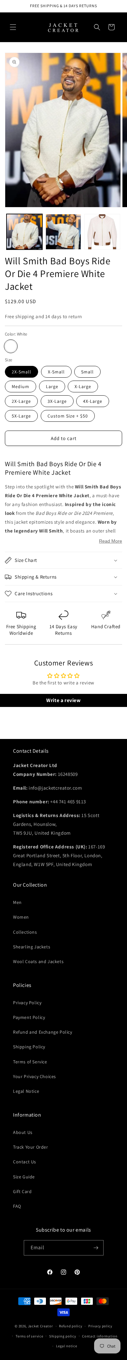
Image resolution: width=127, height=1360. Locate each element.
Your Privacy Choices (34, 1076)
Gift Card (22, 1191)
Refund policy (70, 1326)
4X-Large (92, 401)
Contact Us (24, 1162)
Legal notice (66, 1346)
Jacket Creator (40, 1326)
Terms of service (29, 1336)
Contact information (99, 1336)
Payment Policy (29, 1017)
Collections (25, 932)
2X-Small (21, 372)
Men (17, 902)
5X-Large (21, 416)
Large (52, 386)
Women (21, 917)
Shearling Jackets (31, 947)
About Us (23, 1132)
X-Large (83, 386)
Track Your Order (30, 1147)
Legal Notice (26, 1091)
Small (87, 372)
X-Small (56, 372)
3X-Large (57, 401)
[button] (13, 27)
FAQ (17, 1206)
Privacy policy (100, 1326)
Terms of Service (30, 1062)
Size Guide (24, 1177)
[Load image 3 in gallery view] (102, 232)
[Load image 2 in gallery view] (63, 232)
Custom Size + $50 (68, 416)
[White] (11, 346)
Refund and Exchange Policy (42, 1032)
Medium (20, 386)
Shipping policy (62, 1336)
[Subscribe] (96, 1247)
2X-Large (21, 401)
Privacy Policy (27, 1003)
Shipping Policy (29, 1047)
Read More (110, 541)
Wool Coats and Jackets (38, 961)
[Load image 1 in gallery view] (24, 232)
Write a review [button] (63, 700)
